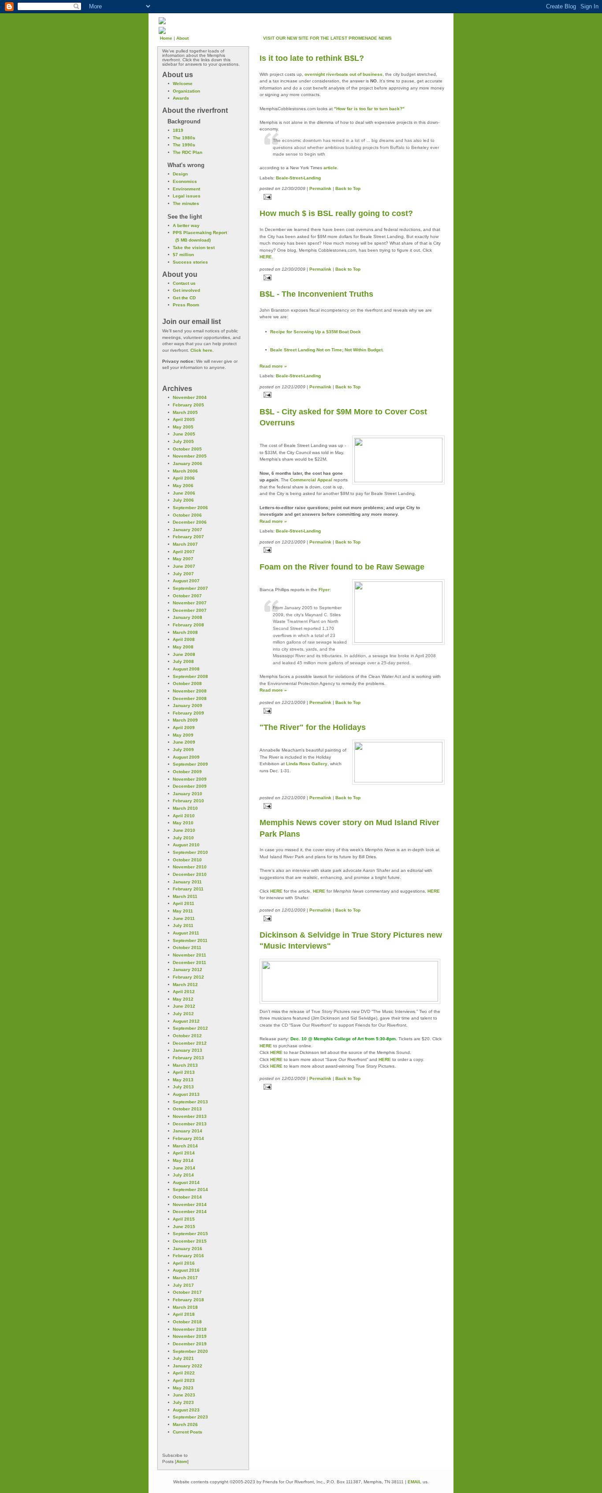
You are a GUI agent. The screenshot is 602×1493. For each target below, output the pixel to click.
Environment (186, 188)
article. (330, 167)
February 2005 (188, 404)
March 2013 (185, 1065)
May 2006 (183, 485)
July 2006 (183, 500)
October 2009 (187, 771)
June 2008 (184, 654)
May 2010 (183, 822)
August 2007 (186, 580)
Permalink (320, 188)
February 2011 (188, 888)
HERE (266, 256)
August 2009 (186, 757)
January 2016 (187, 1248)
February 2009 (188, 713)
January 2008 (187, 617)
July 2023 (183, 1402)
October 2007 (187, 595)
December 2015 (190, 1241)
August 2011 (186, 933)
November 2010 (190, 866)
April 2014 (184, 1152)
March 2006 (185, 471)
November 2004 (190, 397)
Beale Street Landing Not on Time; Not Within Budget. (327, 349)
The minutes (186, 203)
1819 (178, 130)
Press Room (186, 304)
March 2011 (185, 896)
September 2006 (190, 507)
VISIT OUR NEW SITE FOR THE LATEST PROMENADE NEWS (327, 38)
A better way (186, 225)
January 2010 (187, 793)
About (182, 38)
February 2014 (188, 1138)
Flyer (324, 589)
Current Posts (187, 1432)
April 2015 (184, 1219)
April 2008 (184, 639)
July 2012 (183, 1013)
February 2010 (188, 800)
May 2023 (183, 1387)
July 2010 (183, 837)
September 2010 (190, 852)
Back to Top (347, 188)
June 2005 (184, 434)
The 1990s (184, 144)
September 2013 (190, 1101)
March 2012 (185, 984)
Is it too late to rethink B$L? (312, 58)
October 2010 (187, 859)
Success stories (190, 262)
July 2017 (183, 1285)
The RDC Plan (187, 152)
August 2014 (186, 1182)
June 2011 (184, 918)
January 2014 (187, 1130)
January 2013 (187, 1050)
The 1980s (184, 137)
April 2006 (184, 478)
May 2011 (183, 910)
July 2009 (183, 749)
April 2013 (184, 1072)
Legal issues (187, 196)
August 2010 (186, 844)
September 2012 (190, 1028)
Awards (181, 98)
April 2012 (184, 991)
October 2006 (187, 515)
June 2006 (184, 493)
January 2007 (187, 529)
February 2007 (188, 536)
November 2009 (190, 779)
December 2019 (190, 1343)
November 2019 (190, 1336)
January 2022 (187, 1365)
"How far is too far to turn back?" (369, 108)
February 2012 (188, 977)
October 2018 (187, 1321)
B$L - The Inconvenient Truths (316, 294)
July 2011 (183, 925)
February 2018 (188, 1299)
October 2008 (187, 683)
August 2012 (186, 1021)
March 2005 (185, 412)
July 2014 (183, 1175)
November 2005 (190, 456)
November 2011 (189, 955)
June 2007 (184, 566)
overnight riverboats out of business (344, 74)
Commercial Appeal (311, 479)
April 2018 (184, 1314)
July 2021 (183, 1358)
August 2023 (186, 1409)
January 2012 (187, 969)
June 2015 (184, 1226)
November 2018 (190, 1329)
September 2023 (190, 1417)
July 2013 (183, 1086)
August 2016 (186, 1270)
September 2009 (190, 764)
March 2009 (185, 720)
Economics (185, 181)
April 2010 (184, 815)
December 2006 (190, 522)
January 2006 (187, 463)
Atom (181, 1461)
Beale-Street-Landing (298, 177)
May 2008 (183, 646)
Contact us (184, 283)
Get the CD (184, 297)
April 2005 (184, 419)
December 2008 (190, 698)
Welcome (183, 83)
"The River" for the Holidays (313, 727)
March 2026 (185, 1424)
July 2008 (183, 661)
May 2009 (183, 735)
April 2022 (184, 1372)
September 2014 (190, 1189)
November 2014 (190, 1204)
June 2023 (184, 1394)
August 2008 (186, 668)
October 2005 (187, 449)
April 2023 (184, 1380)
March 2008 (185, 632)
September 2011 (190, 940)
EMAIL (414, 1481)
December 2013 (190, 1123)
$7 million (183, 254)
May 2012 (183, 999)
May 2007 (183, 558)
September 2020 (190, 1351)
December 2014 (190, 1211)
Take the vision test (194, 247)
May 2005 (183, 426)
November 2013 (190, 1116)
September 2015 (190, 1233)
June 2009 (184, 742)
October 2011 (187, 947)
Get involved (186, 290)
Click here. (202, 350)
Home (166, 38)
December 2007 (190, 610)
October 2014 (187, 1197)
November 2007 (190, 602)
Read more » (273, 366)
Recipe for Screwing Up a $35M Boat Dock (315, 331)
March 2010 (185, 808)
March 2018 (185, 1307)
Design (180, 173)
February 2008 (188, 624)
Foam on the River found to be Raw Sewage (342, 566)
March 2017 (185, 1277)
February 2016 (188, 1255)
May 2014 (183, 1160)
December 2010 (190, 874)
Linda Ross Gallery (306, 763)
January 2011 (187, 881)
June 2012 (184, 1006)
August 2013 (186, 1094)
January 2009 (187, 705)
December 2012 (190, 1043)
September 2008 (190, 676)
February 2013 (188, 1057)
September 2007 (190, 588)
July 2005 (183, 441)
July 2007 (183, 573)
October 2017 (187, 1292)
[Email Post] (352, 196)
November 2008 (190, 691)
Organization (186, 91)
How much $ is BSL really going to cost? (336, 213)
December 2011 (189, 962)
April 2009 (184, 727)
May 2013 (183, 1079)
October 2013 (187, 1108)
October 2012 (187, 1035)
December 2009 (190, 786)
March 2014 (185, 1145)
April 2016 (184, 1263)
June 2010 (184, 830)
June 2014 (184, 1167)
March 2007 (185, 544)
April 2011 (183, 903)
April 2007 (184, 551)
